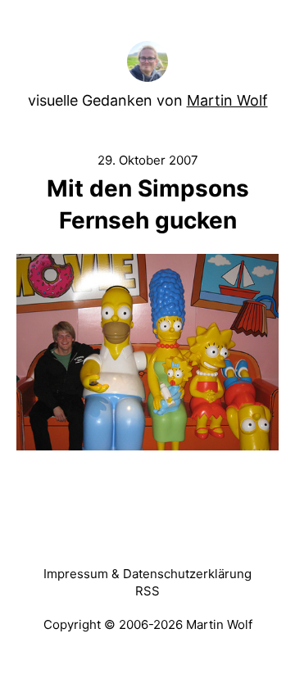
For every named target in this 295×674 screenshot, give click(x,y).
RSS (147, 591)
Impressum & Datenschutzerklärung (147, 573)
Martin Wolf (227, 100)
